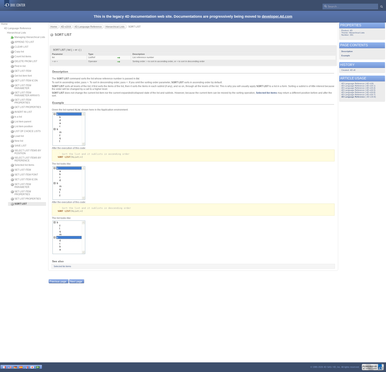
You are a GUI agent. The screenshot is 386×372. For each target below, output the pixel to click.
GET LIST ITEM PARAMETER (22, 87)
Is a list (18, 116)
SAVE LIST (20, 145)
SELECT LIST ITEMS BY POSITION (27, 152)
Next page (76, 281)
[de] (15, 367)
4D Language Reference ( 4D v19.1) (358, 86)
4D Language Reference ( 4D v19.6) (358, 92)
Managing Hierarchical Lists (29, 37)
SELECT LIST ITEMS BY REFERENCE (27, 159)
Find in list (20, 66)
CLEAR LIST (21, 46)
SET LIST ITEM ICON (26, 179)
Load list (19, 136)
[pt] (38, 367)
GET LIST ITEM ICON (26, 80)
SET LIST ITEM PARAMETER (22, 186)
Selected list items (24, 165)
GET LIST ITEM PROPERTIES (22, 101)
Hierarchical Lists (16, 32)
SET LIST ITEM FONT (26, 174)
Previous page (57, 281)
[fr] (4, 367)
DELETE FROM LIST (25, 61)
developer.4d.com (277, 16)
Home (4, 24)
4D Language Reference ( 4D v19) (357, 83)
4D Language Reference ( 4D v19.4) (358, 88)
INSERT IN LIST (23, 112)
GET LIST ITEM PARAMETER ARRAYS (27, 94)
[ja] (32, 367)
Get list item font (23, 75)
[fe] (26, 367)
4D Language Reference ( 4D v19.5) (358, 90)
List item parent (22, 121)
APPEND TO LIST (24, 42)
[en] (9, 367)
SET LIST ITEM (22, 169)
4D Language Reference (17, 28)
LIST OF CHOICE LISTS (27, 131)
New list (18, 140)
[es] (21, 367)
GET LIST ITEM (22, 71)
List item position (23, 126)
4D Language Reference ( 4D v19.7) (358, 94)
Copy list (19, 51)
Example (345, 55)
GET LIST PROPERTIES (27, 107)
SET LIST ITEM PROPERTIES (22, 193)
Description (347, 51)
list (137, 78)
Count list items (22, 56)
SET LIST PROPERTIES (27, 198)
